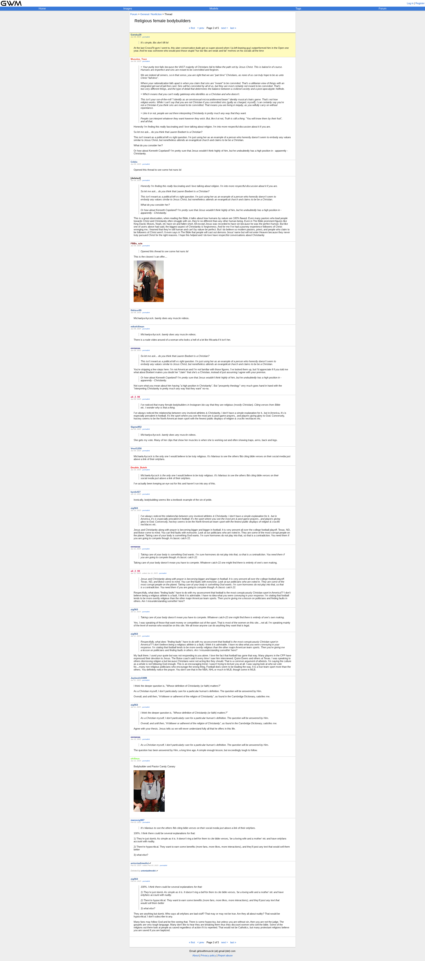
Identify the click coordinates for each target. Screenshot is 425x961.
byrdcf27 (136, 492)
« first (192, 28)
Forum (382, 8)
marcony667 (137, 820)
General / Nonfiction (151, 14)
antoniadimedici (140, 863)
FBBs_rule (136, 243)
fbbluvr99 (136, 310)
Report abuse (225, 955)
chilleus (135, 758)
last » (233, 28)
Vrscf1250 (136, 448)
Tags (298, 8)
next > (224, 28)
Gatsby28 (136, 34)
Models (214, 8)
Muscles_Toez (139, 59)
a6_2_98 (135, 397)
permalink (146, 37)
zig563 (134, 508)
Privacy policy (208, 955)
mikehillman (137, 326)
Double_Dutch (139, 467)
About (195, 955)
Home (42, 8)
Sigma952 (136, 427)
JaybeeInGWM (139, 678)
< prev (200, 28)
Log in (410, 3)
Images (127, 8)
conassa (135, 348)
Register (420, 3)
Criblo (134, 162)
